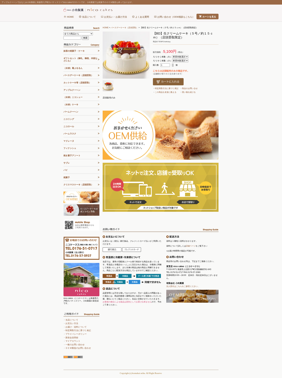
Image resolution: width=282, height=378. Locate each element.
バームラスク (69, 133)
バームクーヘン (70, 111)
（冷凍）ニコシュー (73, 97)
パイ (65, 170)
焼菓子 (66, 177)
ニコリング (68, 119)
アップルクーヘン (71, 90)
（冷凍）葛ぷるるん (73, 68)
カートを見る (209, 16)
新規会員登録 (71, 337)
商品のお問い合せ (190, 88)
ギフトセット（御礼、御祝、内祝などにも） (80, 59)
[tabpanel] (126, 55)
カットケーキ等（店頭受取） (77, 82)
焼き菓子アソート (71, 155)
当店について (89, 17)
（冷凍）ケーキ (70, 104)
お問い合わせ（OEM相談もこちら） (176, 17)
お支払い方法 (71, 323)
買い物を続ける (189, 92)
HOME (70, 17)
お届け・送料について (76, 327)
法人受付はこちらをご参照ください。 (183, 286)
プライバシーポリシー (76, 334)
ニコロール (68, 126)
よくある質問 (142, 17)
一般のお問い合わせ (75, 344)
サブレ (66, 163)
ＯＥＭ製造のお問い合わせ (78, 348)
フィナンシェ (69, 148)
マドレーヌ (68, 141)
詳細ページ (191, 246)
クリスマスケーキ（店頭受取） (78, 184)
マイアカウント (72, 341)
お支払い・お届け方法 (115, 17)
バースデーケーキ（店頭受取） (124, 27)
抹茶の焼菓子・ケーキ (74, 51)
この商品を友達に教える (165, 92)
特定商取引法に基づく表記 (166, 88)
